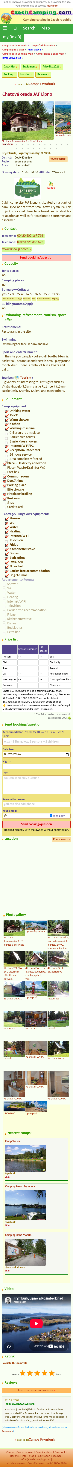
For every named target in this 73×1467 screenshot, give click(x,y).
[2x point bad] (30, 1373)
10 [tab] (56, 144)
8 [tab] (45, 144)
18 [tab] (45, 148)
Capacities (10, 66)
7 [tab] (39, 144)
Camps (10, 1452)
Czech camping (24, 1452)
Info (24, 1456)
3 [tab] (17, 144)
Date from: (9, 749)
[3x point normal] (37, 1373)
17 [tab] (39, 148)
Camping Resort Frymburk (20, 1186)
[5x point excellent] (52, 1373)
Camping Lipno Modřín (18, 1235)
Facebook (60, 1452)
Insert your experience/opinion (36, 1390)
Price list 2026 (51, 66)
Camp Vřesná (12, 1141)
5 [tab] (28, 144)
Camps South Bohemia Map (17, 54)
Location (25, 74)
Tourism (25, 378)
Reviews (42, 74)
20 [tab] (56, 148)
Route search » (58, 159)
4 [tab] (22, 144)
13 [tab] (17, 148)
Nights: (6, 761)
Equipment (29, 66)
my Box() (12, 37)
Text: (5, 773)
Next (68, 124)
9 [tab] (50, 144)
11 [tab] (62, 144)
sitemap (57, 1456)
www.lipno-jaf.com (15, 249)
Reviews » (7, 1431)
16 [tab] (34, 148)
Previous (4, 124)
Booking (8, 74)
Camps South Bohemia (14, 45)
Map (45, 28)
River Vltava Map (11, 58)
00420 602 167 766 (30, 236)
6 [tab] (34, 144)
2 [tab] (11, 144)
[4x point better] (44, 1373)
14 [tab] (22, 148)
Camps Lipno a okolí (13, 50)
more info (52, 5)
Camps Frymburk (42, 84)
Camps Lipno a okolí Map (50, 54)
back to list (23, 84)
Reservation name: (14, 799)
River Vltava (34, 50)
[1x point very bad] (22, 1373)
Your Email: (9, 810)
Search (29, 28)
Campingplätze (44, 1452)
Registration (43, 1456)
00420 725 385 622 (30, 242)
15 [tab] (28, 148)
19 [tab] (50, 148)
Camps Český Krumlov (43, 45)
